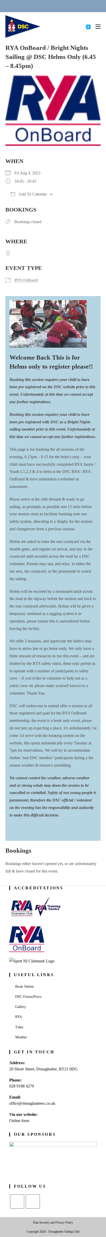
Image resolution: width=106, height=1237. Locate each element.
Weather (21, 1037)
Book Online (24, 987)
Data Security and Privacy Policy (53, 1222)
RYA (18, 1017)
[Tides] (71, 6)
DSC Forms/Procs (28, 997)
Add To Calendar (32, 194)
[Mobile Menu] (96, 26)
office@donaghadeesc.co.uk (32, 1103)
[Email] (46, 6)
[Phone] (34, 6)
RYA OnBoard (26, 280)
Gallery (20, 1007)
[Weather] (59, 6)
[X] (17, 1201)
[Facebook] (33, 1201)
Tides (19, 1027)
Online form (19, 1120)
